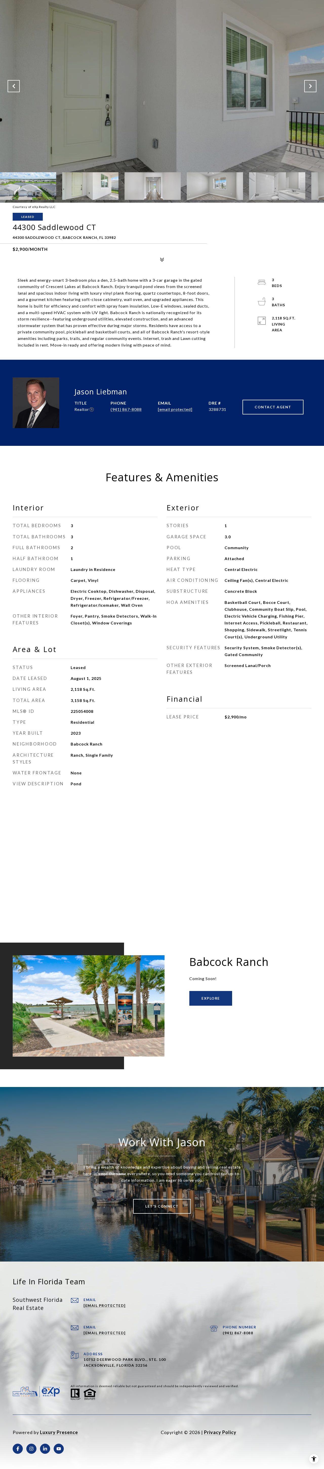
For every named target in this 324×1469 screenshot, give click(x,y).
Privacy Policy (220, 1432)
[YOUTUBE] (59, 1449)
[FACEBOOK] (18, 1449)
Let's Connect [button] (162, 1206)
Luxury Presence (59, 1432)
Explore (210, 998)
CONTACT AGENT (273, 407)
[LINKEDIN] (45, 1449)
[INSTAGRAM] (31, 1449)
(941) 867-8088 (126, 409)
